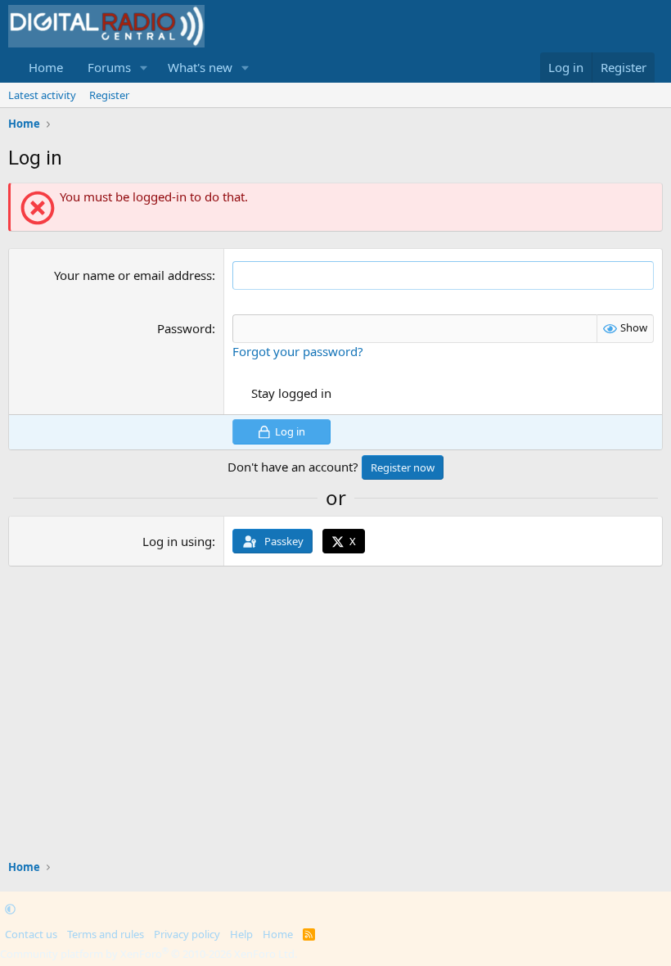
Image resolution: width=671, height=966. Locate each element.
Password (184, 328)
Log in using (177, 541)
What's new (200, 67)
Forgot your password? (297, 351)
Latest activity (42, 95)
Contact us (31, 934)
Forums (109, 67)
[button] (144, 67)
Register (109, 95)
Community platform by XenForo (148, 953)
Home (46, 67)
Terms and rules (105, 934)
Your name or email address (133, 275)
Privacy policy (187, 934)
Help (241, 934)
